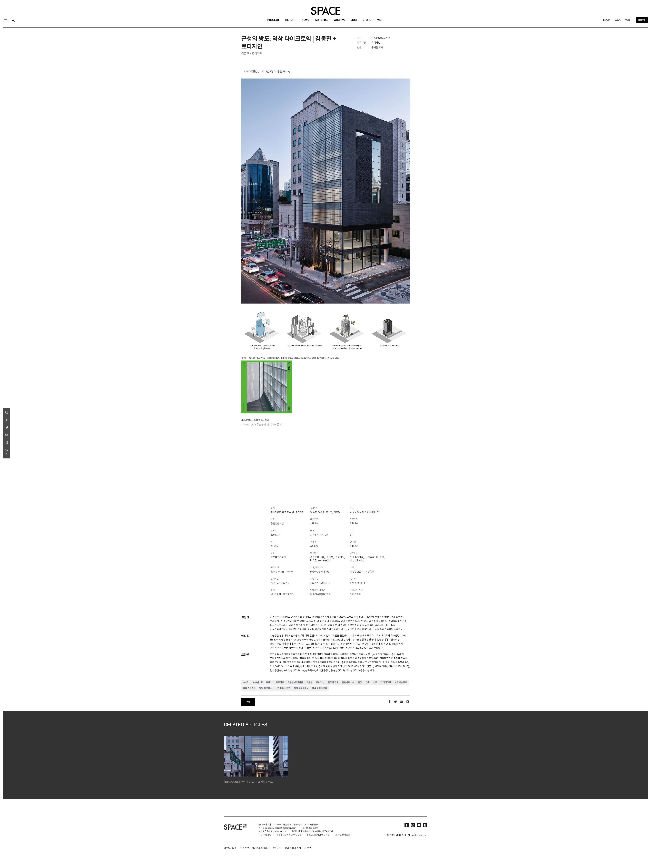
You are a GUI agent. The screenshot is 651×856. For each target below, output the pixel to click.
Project (273, 20)
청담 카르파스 (265, 688)
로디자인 (320, 682)
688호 (246, 682)
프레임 (269, 682)
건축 (368, 682)
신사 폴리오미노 (301, 688)
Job (354, 20)
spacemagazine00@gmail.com (280, 828)
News (305, 20)
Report (290, 20)
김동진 (310, 682)
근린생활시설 (348, 682)
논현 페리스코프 (282, 688)
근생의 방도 (333, 682)
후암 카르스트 (249, 688)
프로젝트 (280, 682)
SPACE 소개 (230, 848)
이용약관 (244, 848)
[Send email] (401, 702)
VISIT (380, 20)
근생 (360, 682)
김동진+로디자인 (295, 682)
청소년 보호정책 (293, 848)
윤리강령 (277, 848)
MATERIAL (321, 20)
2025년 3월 (257, 682)
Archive (340, 20)
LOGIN (606, 20)
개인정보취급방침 (260, 848)
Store (367, 20)
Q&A (617, 20)
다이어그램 (386, 682)
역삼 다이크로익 (319, 688)
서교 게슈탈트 (400, 682)
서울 (375, 682)
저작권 (307, 848)
